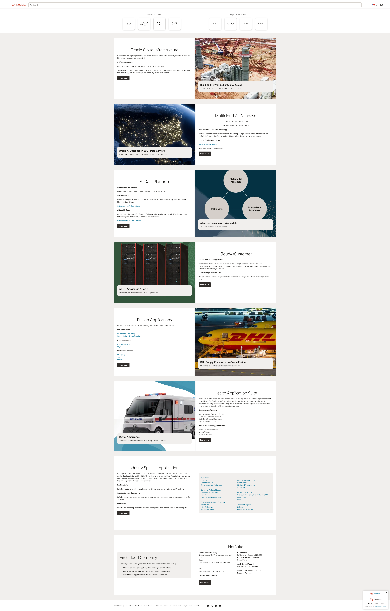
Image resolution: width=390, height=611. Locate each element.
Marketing (121, 355)
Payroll (119, 347)
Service (119, 360)
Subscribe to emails (176, 606)
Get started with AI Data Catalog (128, 206)
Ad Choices (159, 606)
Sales (119, 357)
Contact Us (197, 606)
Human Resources (123, 344)
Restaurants (241, 497)
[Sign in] (377, 5)
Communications (207, 483)
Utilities (240, 507)
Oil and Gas (241, 487)
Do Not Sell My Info (136, 606)
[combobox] (195, 4)
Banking (204, 480)
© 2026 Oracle (118, 606)
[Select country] (373, 5)
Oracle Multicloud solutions (208, 144)
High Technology (207, 507)
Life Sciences (241, 483)
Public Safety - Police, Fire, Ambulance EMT (253, 495)
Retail (239, 500)
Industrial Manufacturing (246, 480)
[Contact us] (381, 5)
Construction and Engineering (211, 485)
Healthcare (205, 504)
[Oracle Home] (18, 5)
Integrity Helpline (187, 606)
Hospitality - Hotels (208, 509)
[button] (8, 5)
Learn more (123, 78)
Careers (166, 606)
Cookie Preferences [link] (149, 606)
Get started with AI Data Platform (129, 221)
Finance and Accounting (126, 334)
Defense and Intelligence (209, 492)
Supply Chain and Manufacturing (129, 336)
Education (204, 495)
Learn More (123, 226)
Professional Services (244, 492)
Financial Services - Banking (211, 497)
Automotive (205, 478)
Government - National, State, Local (213, 502)
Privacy (128, 606)
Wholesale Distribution (245, 509)
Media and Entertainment (246, 485)
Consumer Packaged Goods (211, 490)
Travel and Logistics (244, 504)
